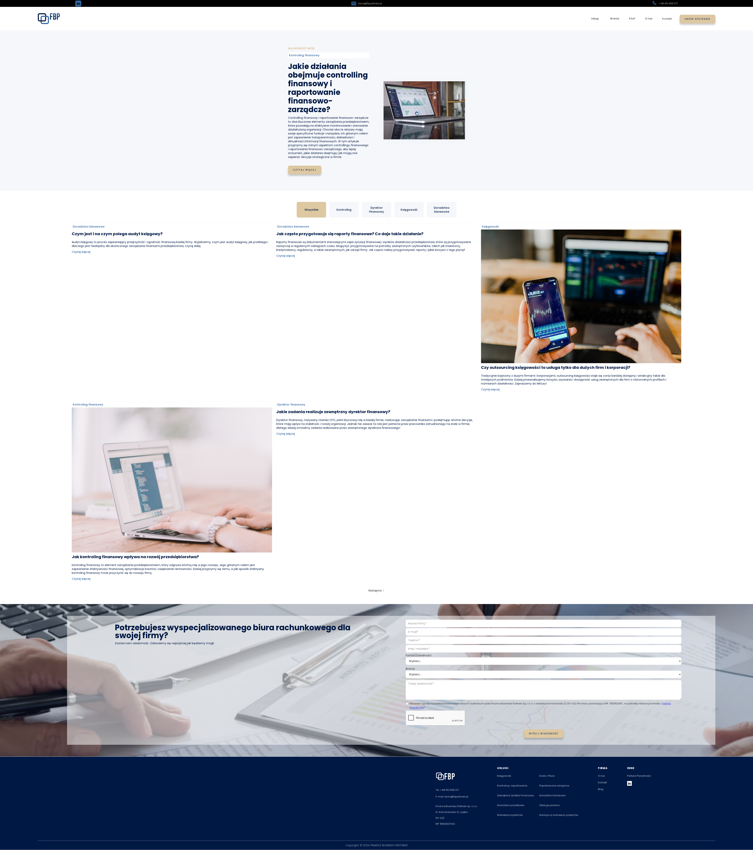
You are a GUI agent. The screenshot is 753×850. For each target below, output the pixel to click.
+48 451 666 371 (668, 3)
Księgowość (504, 775)
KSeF (632, 18)
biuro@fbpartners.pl (370, 3)
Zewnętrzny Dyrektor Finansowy (515, 795)
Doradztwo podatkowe (510, 805)
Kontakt (667, 19)
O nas (601, 775)
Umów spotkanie (697, 19)
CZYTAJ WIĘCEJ (304, 169)
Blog (600, 789)
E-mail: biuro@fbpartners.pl (452, 796)
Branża (410, 669)
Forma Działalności (418, 655)
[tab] (311, 210)
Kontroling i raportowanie (512, 785)
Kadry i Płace (547, 775)
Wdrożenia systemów (510, 815)
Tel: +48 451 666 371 (447, 790)
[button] (595, 18)
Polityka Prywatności (639, 775)
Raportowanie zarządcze (554, 785)
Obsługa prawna (549, 805)
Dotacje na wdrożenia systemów (558, 815)
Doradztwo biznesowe (552, 795)
